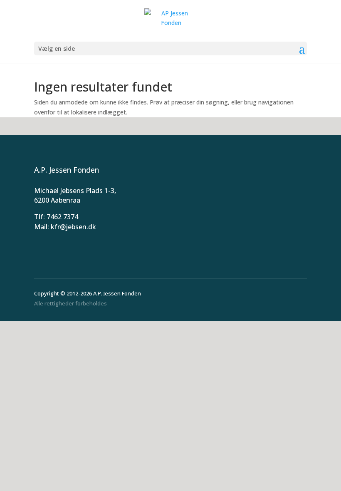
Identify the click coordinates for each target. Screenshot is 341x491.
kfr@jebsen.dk (73, 226)
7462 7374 (62, 216)
